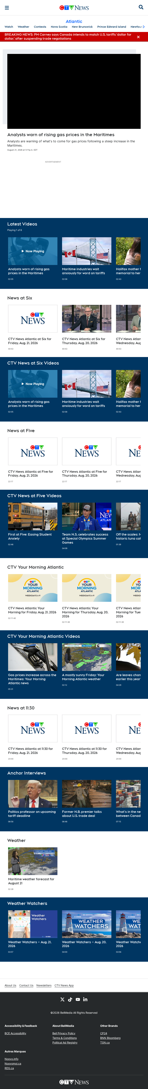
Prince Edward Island (111, 26)
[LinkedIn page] (85, 999)
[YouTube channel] (78, 999)
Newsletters (43, 985)
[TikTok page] (70, 999)
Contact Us (26, 985)
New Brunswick (82, 26)
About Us (10, 985)
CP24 (103, 1033)
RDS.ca (9, 1068)
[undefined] (32, 258)
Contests (40, 26)
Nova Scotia (59, 26)
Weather (23, 26)
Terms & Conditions (64, 1038)
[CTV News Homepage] (74, 7)
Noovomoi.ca (13, 1063)
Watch (9, 26)
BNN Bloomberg (110, 1038)
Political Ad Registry (64, 1042)
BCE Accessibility (15, 1033)
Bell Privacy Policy (63, 1033)
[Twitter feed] (62, 999)
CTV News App (64, 985)
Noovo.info (11, 1058)
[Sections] (7, 8)
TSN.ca (105, 1042)
